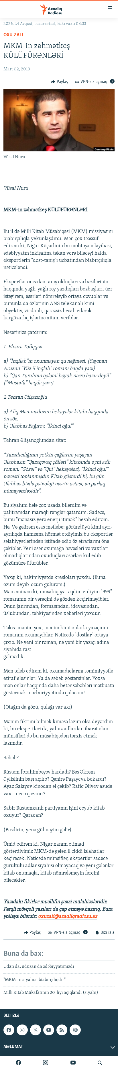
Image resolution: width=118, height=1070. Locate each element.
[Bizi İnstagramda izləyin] (45, 1063)
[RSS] (61, 1029)
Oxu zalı (13, 35)
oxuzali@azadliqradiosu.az (67, 916)
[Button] (59, 82)
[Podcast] (75, 1029)
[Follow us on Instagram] (22, 1029)
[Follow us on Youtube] (48, 1029)
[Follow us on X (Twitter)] (35, 1029)
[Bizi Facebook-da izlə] (18, 1063)
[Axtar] (100, 1063)
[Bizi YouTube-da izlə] (73, 1063)
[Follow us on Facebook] (8, 1029)
